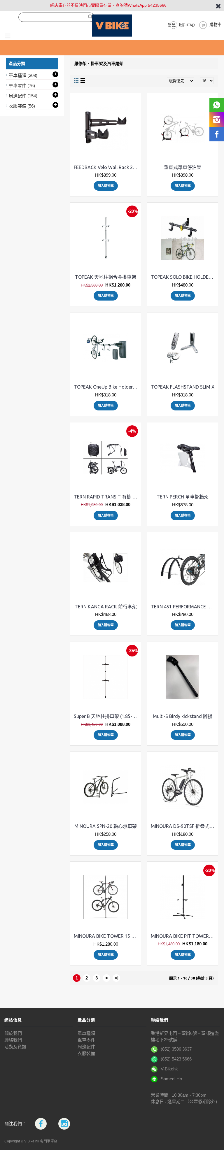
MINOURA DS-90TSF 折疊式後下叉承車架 (183, 826)
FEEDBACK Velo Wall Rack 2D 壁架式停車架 (106, 167)
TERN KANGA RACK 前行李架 (106, 606)
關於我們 (13, 1033)
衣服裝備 (86, 1053)
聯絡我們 (13, 1039)
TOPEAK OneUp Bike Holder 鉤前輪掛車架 (106, 386)
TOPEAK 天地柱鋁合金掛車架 (105, 277)
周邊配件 (86, 1046)
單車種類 (86, 1033)
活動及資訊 (15, 1046)
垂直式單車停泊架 (182, 167)
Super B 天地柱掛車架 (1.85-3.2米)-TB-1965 (106, 716)
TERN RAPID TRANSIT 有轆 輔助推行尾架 (106, 496)
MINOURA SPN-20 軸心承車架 (105, 826)
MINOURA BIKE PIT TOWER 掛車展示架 (183, 936)
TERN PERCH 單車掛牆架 (183, 496)
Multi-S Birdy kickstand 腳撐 (182, 716)
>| (116, 977)
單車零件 (86, 1039)
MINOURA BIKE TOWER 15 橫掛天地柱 (106, 936)
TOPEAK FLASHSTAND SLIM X (182, 386)
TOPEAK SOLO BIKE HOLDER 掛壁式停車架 (183, 277)
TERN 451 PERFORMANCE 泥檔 (183, 606)
